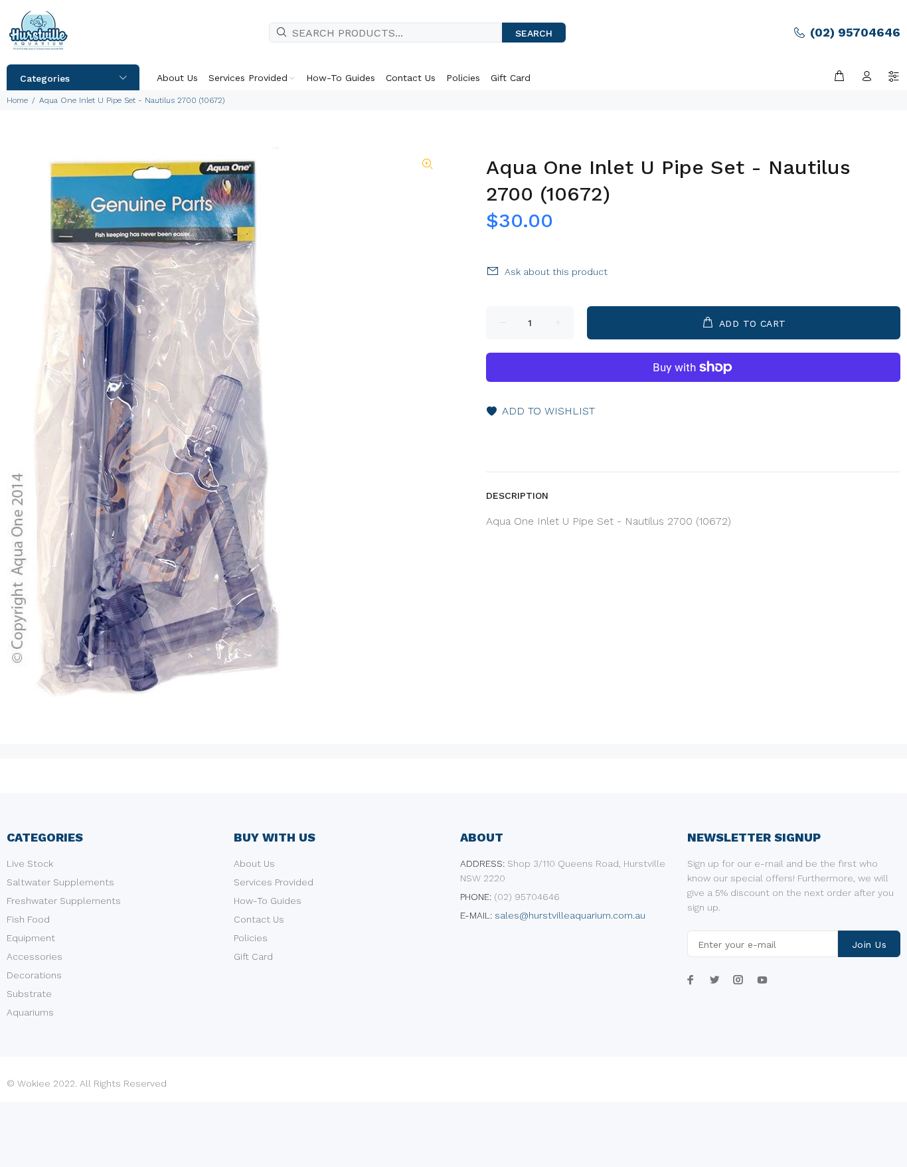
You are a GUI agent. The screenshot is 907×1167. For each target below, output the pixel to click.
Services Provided (273, 882)
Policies (251, 938)
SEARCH (533, 33)
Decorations (34, 975)
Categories (45, 78)
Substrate (29, 993)
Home (17, 100)
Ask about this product (556, 271)
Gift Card (253, 956)
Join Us (869, 944)
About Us (254, 863)
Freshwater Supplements (64, 900)
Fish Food (28, 919)
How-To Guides (267, 900)
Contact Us (259, 919)
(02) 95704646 (855, 32)
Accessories (34, 956)
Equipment (31, 938)
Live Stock (30, 863)
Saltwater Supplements (60, 882)
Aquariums (30, 1012)
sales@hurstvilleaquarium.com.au (570, 915)
